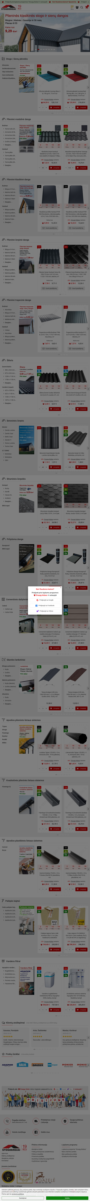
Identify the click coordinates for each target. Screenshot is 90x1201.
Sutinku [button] (67, 1198)
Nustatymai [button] (22, 1198)
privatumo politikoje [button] (18, 1194)
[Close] (62, 589)
